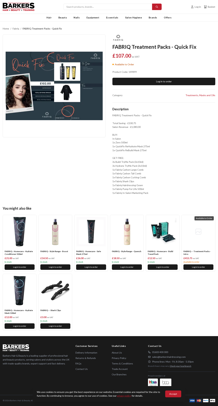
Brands (153, 17)
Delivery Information (86, 352)
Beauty (62, 17)
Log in (198, 6)
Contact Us (81, 368)
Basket (211, 6)
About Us (117, 352)
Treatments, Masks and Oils (200, 95)
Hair (49, 17)
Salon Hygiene (133, 17)
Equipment (93, 17)
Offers (168, 17)
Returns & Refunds (85, 358)
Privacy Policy (119, 358)
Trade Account (120, 368)
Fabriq (16, 28)
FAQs (78, 363)
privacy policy (124, 395)
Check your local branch (180, 366)
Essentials (112, 17)
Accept (173, 393)
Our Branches (119, 374)
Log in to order (164, 81)
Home (6, 28)
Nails (77, 17)
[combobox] (113, 7)
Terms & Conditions (122, 363)
